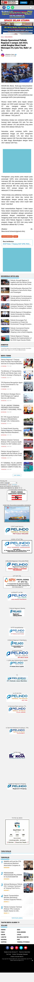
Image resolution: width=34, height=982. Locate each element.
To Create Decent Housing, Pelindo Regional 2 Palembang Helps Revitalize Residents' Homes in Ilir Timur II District (11, 430)
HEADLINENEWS (7, 236)
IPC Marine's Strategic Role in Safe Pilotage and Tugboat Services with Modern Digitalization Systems (10, 396)
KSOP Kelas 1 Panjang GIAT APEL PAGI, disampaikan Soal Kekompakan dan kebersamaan (17, 244)
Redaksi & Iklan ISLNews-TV (11, 952)
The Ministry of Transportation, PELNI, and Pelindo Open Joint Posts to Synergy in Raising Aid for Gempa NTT (11, 373)
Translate (14, 484)
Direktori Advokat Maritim (17, 956)
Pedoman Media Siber (24, 952)
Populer (23, 2)
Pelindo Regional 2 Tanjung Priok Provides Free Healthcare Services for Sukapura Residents (11, 362)
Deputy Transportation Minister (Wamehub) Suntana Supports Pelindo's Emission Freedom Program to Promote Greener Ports (13, 898)
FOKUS (3, 932)
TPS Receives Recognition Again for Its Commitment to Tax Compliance (12, 384)
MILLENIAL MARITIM (22, 937)
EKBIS (18, 929)
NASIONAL (4, 939)
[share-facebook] (4, 7)
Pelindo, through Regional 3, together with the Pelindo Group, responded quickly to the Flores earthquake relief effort (11, 453)
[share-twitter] (8, 7)
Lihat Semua (17, 475)
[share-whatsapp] (12, 7)
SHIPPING (3, 942)
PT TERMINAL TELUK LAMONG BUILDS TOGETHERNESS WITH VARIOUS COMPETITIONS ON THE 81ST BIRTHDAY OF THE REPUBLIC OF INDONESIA (11, 465)
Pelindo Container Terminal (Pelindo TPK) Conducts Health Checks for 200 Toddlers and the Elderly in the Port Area (11, 442)
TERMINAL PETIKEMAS (23, 942)
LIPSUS (19, 934)
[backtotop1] (32, 960)
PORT (15, 236)
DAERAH (3, 929)
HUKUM (3, 934)
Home (2, 37)
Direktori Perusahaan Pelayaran (20, 954)
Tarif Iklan (8, 954)
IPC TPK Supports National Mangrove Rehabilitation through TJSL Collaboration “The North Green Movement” (10, 419)
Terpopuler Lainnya (17, 918)
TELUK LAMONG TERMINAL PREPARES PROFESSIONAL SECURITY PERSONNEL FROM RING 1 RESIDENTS (11, 407)
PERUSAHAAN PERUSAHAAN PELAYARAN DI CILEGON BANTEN (13, 875)
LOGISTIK (3, 937)
